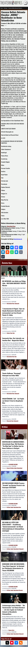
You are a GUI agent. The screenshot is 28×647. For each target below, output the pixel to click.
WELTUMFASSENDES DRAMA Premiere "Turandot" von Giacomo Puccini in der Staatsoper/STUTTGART (13, 485)
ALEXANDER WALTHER (13, 464)
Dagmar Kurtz (11, 630)
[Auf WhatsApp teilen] (12, 252)
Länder (15, 468)
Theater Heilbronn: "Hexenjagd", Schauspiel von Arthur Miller (11, 374)
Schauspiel (17, 303)
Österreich (9, 421)
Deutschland (10, 226)
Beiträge (5, 8)
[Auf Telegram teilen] (16, 252)
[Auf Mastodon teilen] (16, 247)
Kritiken (12, 468)
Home (2, 8)
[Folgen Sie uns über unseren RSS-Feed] (21, 643)
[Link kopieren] (3, 257)
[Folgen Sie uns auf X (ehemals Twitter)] (7, 643)
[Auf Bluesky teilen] (12, 247)
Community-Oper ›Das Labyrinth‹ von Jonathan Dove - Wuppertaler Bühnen (13, 339)
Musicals (21, 590)
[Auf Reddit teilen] (7, 252)
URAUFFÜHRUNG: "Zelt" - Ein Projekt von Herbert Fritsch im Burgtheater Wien (13, 400)
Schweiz (8, 333)
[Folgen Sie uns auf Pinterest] (12, 643)
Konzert (8, 468)
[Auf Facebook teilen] (21, 247)
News (14, 226)
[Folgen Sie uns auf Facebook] (16, 643)
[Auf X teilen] (3, 247)
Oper (14, 333)
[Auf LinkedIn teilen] (3, 252)
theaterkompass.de (18, 239)
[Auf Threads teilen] (7, 247)
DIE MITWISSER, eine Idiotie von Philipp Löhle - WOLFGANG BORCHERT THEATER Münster (14, 283)
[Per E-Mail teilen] (21, 252)
